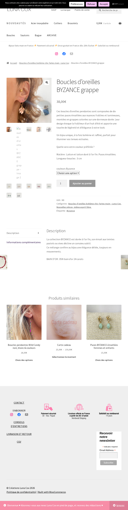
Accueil (13, 63)
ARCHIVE (52, 35)
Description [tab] (13, 233)
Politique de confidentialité (21, 492)
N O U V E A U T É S (16, 23)
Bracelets (73, 23)
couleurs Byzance (66, 168)
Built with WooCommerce (52, 492)
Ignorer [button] (120, 505)
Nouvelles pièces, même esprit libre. (74, 207)
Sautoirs (24, 35)
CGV (19, 441)
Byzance (71, 210)
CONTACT (19, 402)
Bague (38, 35)
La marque (65, 9)
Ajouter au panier (82, 183)
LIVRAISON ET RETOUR (19, 434)
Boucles (11, 35)
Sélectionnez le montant (64, 357)
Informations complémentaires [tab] (24, 242)
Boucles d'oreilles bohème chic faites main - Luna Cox (44, 63)
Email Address (108, 450)
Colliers (58, 23)
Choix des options (24, 360)
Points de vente (82, 9)
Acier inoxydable (39, 23)
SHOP (54, 9)
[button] (46, 82)
